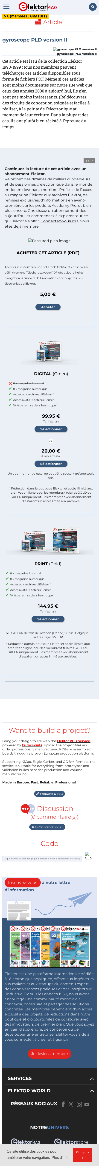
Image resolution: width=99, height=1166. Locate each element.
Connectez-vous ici (58, 221)
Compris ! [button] (82, 1155)
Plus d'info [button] (60, 1158)
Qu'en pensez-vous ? (48, 827)
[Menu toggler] (6, 7)
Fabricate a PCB (51, 794)
